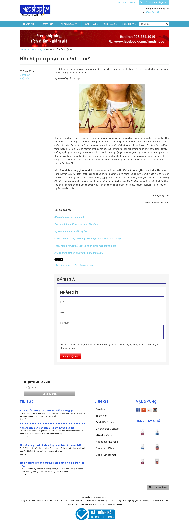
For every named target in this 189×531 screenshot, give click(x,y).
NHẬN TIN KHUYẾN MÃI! (37, 382)
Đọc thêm (24, 419)
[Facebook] (138, 410)
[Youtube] (149, 410)
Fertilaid (48, 24)
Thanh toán (101, 416)
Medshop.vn (102, 497)
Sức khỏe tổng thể (37, 49)
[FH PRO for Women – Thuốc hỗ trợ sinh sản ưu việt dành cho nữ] (142, 435)
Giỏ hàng (155, 2)
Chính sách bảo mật (106, 455)
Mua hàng (109, 24)
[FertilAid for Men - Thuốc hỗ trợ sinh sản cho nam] (142, 449)
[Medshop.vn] (35, 10)
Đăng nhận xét (70, 356)
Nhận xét (24, 78)
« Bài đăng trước (62, 265)
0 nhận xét (25, 75)
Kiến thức (128, 24)
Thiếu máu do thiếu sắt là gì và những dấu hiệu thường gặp (85, 246)
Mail (62, 312)
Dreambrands (69, 24)
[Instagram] (155, 410)
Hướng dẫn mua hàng (107, 442)
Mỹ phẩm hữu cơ (104, 435)
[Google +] (143, 410)
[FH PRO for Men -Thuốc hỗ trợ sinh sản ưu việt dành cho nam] (157, 435)
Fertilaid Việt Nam (105, 422)
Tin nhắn (64, 323)
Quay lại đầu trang (158, 487)
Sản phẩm (90, 24)
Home (23, 49)
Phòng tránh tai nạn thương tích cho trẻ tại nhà (78, 253)
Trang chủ (29, 24)
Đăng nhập (122, 2)
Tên (62, 302)
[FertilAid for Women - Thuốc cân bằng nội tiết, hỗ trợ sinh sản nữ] (157, 449)
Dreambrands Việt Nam (107, 429)
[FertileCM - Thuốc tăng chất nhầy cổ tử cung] (142, 464)
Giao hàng (101, 409)
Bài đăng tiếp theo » (84, 265)
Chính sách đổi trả (105, 448)
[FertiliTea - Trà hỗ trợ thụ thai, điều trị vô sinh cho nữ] (157, 464)
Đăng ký (132, 2)
